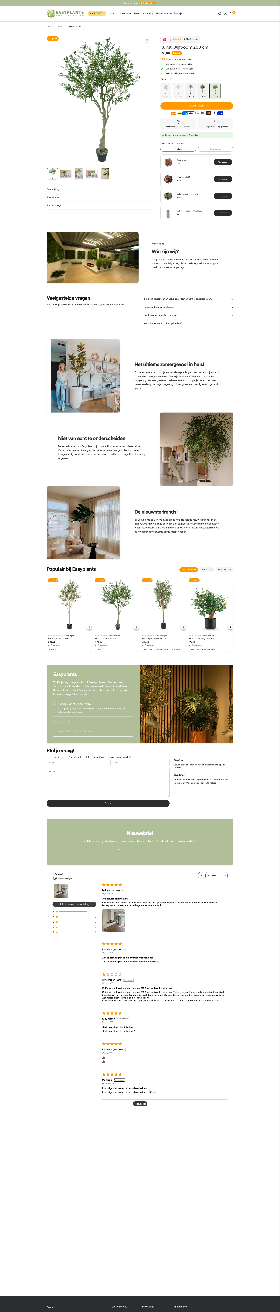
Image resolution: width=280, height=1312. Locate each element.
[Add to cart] (89, 627)
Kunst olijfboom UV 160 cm (154, 638)
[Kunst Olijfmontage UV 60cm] (210, 605)
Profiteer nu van (139, 3)
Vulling (178, 149)
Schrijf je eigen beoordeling (74, 904)
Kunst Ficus (207, 570)
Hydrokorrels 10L (184, 177)
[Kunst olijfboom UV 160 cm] (163, 605)
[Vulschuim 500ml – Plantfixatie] (168, 212)
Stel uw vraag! (54, 205)
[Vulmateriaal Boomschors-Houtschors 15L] (168, 162)
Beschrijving (53, 189)
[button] (101, 636)
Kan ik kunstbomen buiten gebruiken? (163, 323)
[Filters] (201, 875)
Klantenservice (164, 13)
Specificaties (53, 197)
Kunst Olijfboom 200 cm (105, 638)
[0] (230, 13)
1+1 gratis (58, 27)
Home (49, 27)
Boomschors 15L (183, 160)
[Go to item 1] (61, 891)
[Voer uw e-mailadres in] (164, 849)
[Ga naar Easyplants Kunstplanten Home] (65, 13)
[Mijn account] (225, 13)
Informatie (148, 1306)
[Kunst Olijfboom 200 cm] (116, 605)
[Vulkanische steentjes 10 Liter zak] (168, 195)
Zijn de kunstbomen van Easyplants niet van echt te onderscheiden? (178, 299)
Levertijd (64, 721)
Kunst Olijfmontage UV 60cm (202, 638)
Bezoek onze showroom (74, 703)
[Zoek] (220, 13)
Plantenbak (215, 149)
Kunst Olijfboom (189, 570)
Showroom (125, 13)
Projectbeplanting (143, 13)
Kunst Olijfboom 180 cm (58, 638)
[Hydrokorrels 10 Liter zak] (168, 178)
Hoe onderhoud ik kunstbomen (159, 307)
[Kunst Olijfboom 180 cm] (69, 605)
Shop (111, 13)
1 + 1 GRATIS (97, 13)
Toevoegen (222, 162)
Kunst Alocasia (224, 570)
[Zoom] (147, 40)
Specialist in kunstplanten (75, 731)
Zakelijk (178, 13)
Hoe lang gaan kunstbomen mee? (160, 315)
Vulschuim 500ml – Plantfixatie (189, 211)
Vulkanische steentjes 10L (187, 194)
